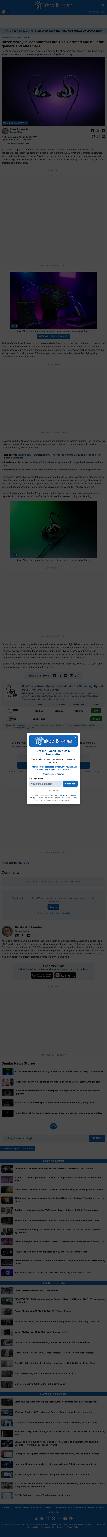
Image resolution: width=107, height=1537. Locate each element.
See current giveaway (53, 774)
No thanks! (54, 790)
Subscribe (70, 783)
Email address (36, 779)
